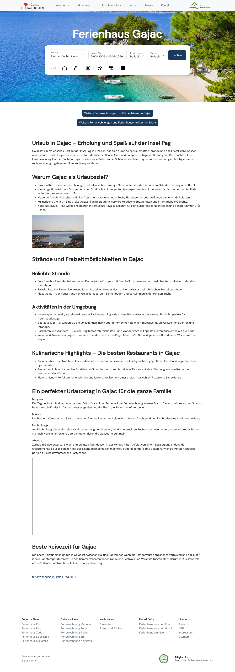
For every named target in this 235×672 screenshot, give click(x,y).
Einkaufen (106, 624)
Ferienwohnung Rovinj (74, 632)
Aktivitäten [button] (84, 5)
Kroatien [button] (61, 5)
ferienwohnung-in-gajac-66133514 (54, 577)
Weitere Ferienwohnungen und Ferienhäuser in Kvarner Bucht (117, 122)
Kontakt (166, 5)
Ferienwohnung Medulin (76, 624)
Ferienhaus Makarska (35, 641)
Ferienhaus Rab (31, 628)
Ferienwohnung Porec (74, 628)
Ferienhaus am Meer (152, 632)
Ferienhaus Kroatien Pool (154, 624)
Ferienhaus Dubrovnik (35, 636)
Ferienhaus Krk (31, 624)
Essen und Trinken (111, 628)
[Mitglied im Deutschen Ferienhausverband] (200, 5)
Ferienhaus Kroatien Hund (155, 628)
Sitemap (183, 636)
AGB (181, 628)
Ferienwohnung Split (73, 636)
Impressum (185, 632)
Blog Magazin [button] (110, 5)
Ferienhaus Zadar (33, 632)
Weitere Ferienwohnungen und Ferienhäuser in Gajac (117, 113)
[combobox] (68, 55)
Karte (133, 5)
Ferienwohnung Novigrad (76, 641)
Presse (149, 5)
